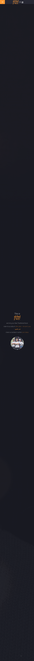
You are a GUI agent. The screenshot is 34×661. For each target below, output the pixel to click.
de (20, 2)
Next (21, 656)
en (22, 2)
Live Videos (25, 332)
